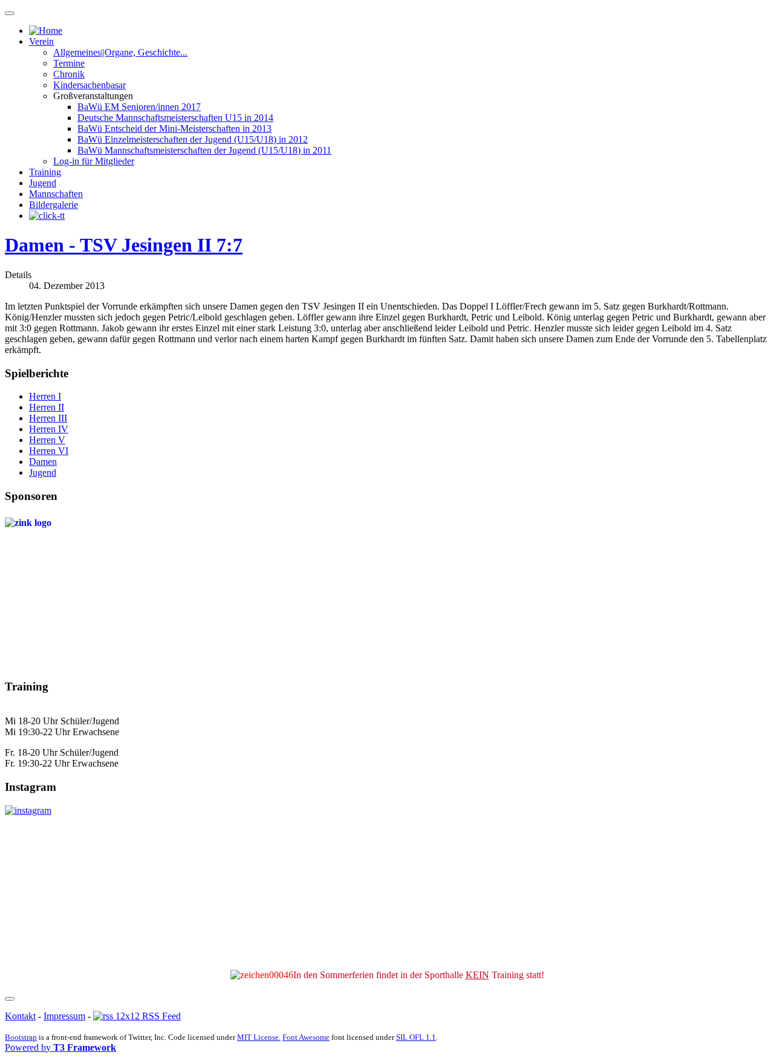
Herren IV (48, 429)
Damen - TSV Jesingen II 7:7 (123, 245)
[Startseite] (45, 30)
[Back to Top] (10, 999)
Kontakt (20, 1016)
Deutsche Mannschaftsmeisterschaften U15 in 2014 (175, 117)
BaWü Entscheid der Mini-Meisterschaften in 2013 (174, 128)
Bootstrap (21, 1037)
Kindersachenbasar (89, 85)
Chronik (69, 74)
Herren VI (48, 451)
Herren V (47, 440)
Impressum (64, 1016)
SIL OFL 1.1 (416, 1037)
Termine (69, 63)
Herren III (48, 418)
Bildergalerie (53, 205)
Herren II (46, 407)
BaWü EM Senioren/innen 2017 (139, 107)
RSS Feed (160, 1016)
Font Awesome (306, 1037)
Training (45, 172)
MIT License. (259, 1037)
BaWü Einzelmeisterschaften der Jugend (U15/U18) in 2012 (192, 139)
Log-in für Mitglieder (93, 161)
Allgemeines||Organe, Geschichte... (120, 52)
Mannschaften (56, 194)
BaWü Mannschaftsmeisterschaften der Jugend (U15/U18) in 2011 (204, 150)
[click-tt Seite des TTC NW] (47, 215)
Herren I (45, 396)
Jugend (42, 183)
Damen (43, 461)
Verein (41, 41)
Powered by (60, 1047)
